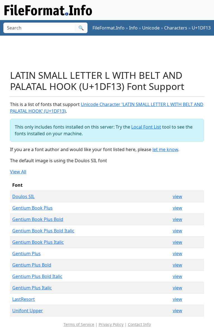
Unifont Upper (27, 311)
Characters (175, 28)
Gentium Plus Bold (31, 265)
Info (133, 28)
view (177, 196)
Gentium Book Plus (32, 208)
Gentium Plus (26, 253)
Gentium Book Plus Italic (38, 242)
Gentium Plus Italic (32, 288)
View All (18, 172)
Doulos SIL (23, 196)
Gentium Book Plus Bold (37, 219)
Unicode (151, 28)
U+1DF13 (201, 28)
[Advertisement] (111, 52)
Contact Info (139, 324)
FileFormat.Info (109, 28)
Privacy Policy (111, 324)
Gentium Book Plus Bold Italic (43, 231)
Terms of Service (79, 324)
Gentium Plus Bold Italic (37, 276)
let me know (165, 149)
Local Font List (146, 127)
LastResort (23, 299)
